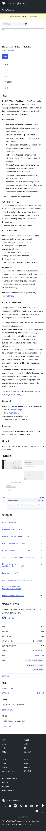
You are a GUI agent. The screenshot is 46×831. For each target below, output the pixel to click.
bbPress (6, 786)
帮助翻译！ (33, 16)
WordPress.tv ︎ (9, 771)
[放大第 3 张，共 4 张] (19, 485)
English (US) (39, 655)
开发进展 (8, 82)
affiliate (28, 660)
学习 (4, 759)
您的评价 (5, 693)
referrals (40, 665)
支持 (6, 88)
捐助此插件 (6, 726)
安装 (6, 76)
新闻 (4, 744)
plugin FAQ (17, 420)
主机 (4, 748)
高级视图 (5, 676)
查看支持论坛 (7, 710)
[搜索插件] (26, 24)
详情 (6, 65)
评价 (6, 71)
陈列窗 (26, 740)
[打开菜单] (42, 3)
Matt (5, 782)
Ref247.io (10, 296)
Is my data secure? (10, 573)
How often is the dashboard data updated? (13, 565)
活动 (26, 763)
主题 (26, 744)
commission (31, 665)
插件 (26, 748)
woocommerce (38, 669)
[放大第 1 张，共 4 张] (19, 463)
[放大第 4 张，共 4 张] (41, 500)
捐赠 (27, 767)
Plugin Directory (8, 10)
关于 (4, 740)
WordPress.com (9, 778)
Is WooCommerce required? (13, 543)
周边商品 (28, 771)
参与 (26, 759)
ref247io (11, 50)
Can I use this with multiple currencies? (18, 558)
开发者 (5, 767)
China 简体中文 (13, 800)
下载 (5, 56)
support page (16, 410)
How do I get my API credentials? (16, 536)
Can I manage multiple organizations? (17, 580)
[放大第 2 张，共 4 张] (41, 463)
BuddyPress (8, 790)
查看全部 (40, 693)
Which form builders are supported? (16, 551)
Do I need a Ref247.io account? (15, 529)
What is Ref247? (9, 522)
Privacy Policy (15, 395)
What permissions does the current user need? (11, 588)
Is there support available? (13, 596)
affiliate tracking (37, 660)
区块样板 (27, 752)
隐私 (4, 752)
